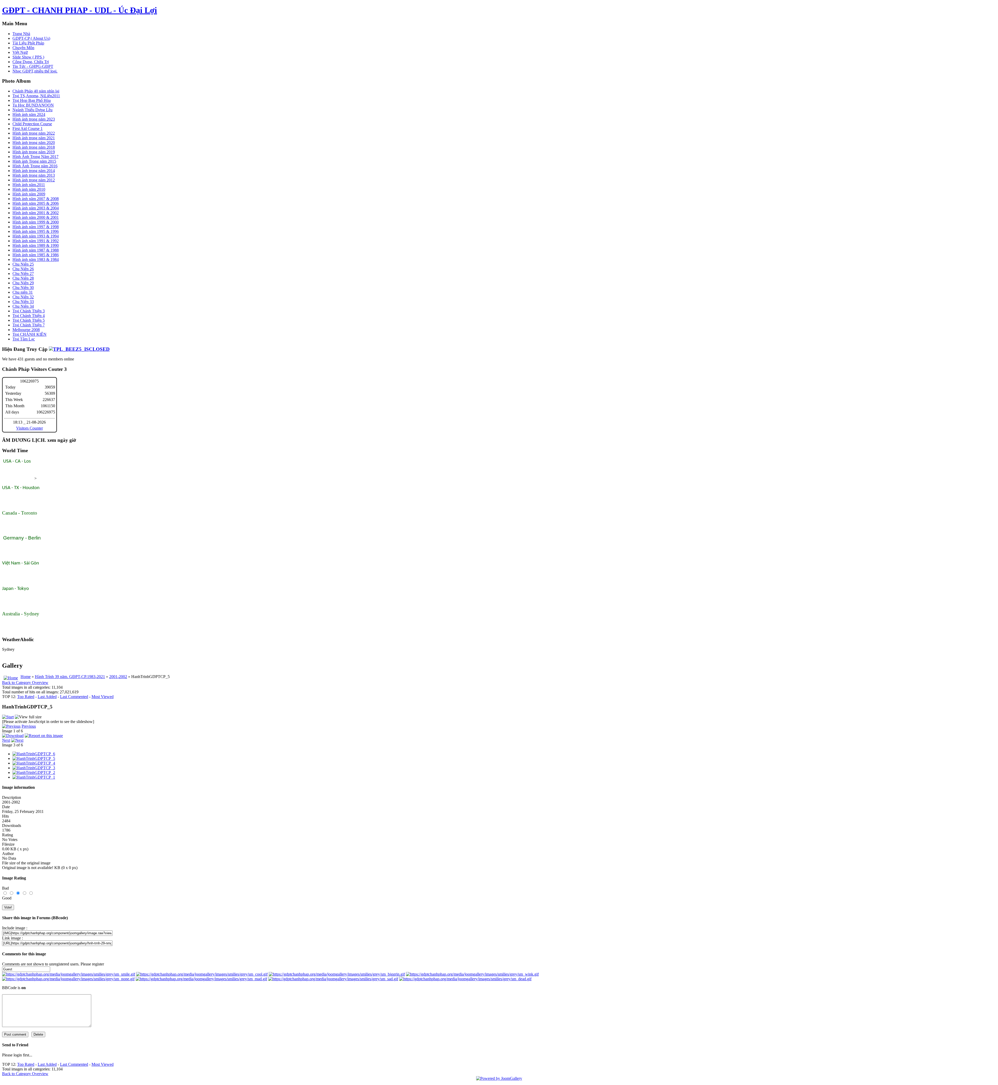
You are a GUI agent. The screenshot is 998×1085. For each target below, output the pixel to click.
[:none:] (68, 979)
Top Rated (25, 696)
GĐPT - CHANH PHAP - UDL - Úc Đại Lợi (79, 10)
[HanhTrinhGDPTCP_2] (33, 772)
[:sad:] (333, 979)
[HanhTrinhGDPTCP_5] (33, 758)
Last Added (47, 696)
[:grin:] (337, 974)
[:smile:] (68, 974)
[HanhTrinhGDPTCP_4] (33, 763)
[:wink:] (472, 974)
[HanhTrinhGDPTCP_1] (33, 777)
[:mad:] (201, 979)
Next (6, 740)
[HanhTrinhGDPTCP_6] (33, 754)
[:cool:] (202, 974)
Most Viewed (102, 696)
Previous (29, 726)
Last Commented (74, 696)
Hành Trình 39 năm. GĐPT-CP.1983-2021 (70, 676)
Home (26, 676)
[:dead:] (465, 979)
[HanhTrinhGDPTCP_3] (33, 768)
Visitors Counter (29, 428)
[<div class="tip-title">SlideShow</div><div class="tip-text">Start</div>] (8, 717)
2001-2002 (118, 676)
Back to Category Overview (25, 682)
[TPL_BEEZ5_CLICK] (79, 349)
